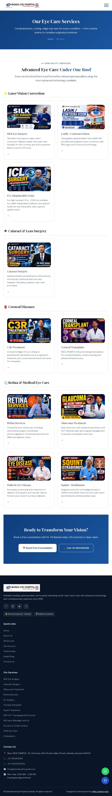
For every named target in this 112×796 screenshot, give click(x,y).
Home (50, 39)
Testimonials (9, 651)
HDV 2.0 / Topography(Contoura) (19, 715)
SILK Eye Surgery (11, 679)
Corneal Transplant (13, 705)
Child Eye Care (10, 731)
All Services (9, 641)
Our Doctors (9, 646)
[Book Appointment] (105, 780)
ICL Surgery (9, 700)
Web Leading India (100, 791)
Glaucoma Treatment (14, 689)
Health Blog (9, 656)
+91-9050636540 (16, 763)
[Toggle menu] (106, 5)
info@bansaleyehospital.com (21, 769)
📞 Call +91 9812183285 (76, 548)
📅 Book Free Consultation (37, 548)
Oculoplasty (9, 736)
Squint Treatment (12, 710)
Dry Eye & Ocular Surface (16, 725)
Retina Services (11, 694)
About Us (8, 635)
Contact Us (9, 661)
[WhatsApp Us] (105, 771)
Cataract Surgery (12, 684)
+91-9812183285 (15, 758)
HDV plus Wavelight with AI (16, 720)
